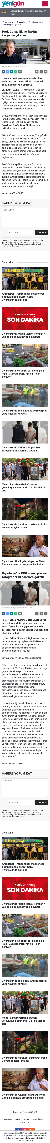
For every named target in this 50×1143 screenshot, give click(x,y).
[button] (36, 71)
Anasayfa (9, 22)
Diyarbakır (21, 22)
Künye (17, 1119)
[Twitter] (7, 71)
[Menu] (45, 4)
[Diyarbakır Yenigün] (13, 4)
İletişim (26, 1119)
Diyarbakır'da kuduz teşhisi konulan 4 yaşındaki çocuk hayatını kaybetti (27, 12)
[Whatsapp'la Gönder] (15, 71)
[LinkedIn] (11, 71)
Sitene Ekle (24, 1122)
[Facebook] (3, 71)
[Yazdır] (20, 71)
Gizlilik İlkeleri (38, 1119)
